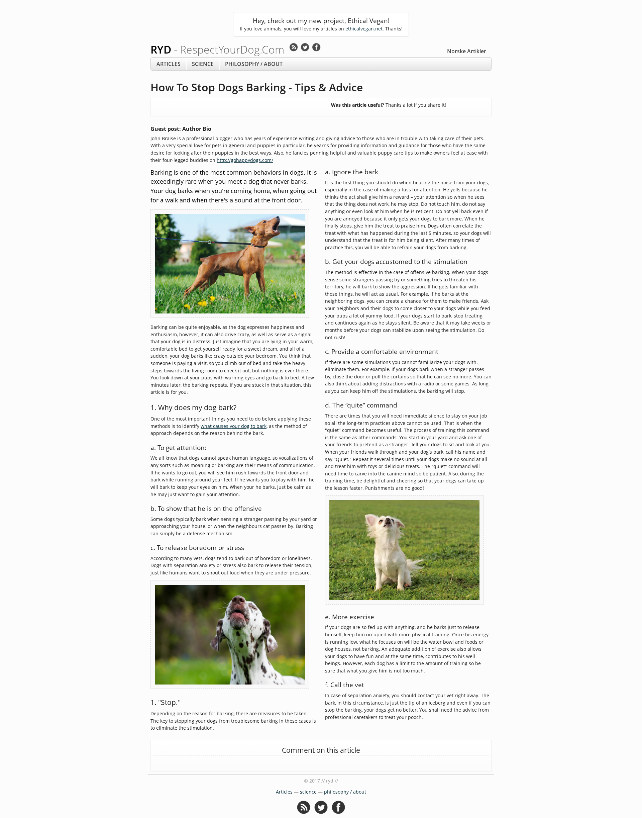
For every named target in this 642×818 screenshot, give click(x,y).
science (203, 64)
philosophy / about (254, 64)
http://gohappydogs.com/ (245, 160)
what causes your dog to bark (233, 426)
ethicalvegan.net (364, 28)
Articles (168, 64)
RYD (217, 49)
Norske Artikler (466, 51)
